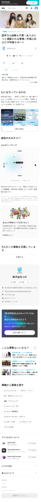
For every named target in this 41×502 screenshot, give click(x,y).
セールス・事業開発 (11, 411)
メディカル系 (8, 427)
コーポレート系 (9, 422)
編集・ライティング (11, 401)
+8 (28, 282)
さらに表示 (34, 82)
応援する (19, 257)
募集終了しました (20, 495)
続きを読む (19, 129)
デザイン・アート (27, 391)
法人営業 (13, 282)
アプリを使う (32, 3)
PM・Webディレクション (13, 396)
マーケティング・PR (11, 406)
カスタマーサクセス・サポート (14, 417)
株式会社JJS (20, 277)
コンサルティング (25, 422)
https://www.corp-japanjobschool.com (18, 291)
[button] (20, 437)
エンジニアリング (10, 391)
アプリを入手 (32, 443)
